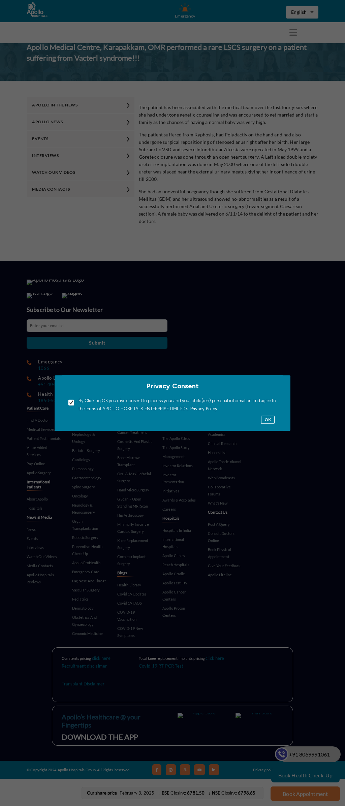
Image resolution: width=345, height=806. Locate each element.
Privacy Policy (203, 409)
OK (268, 419)
